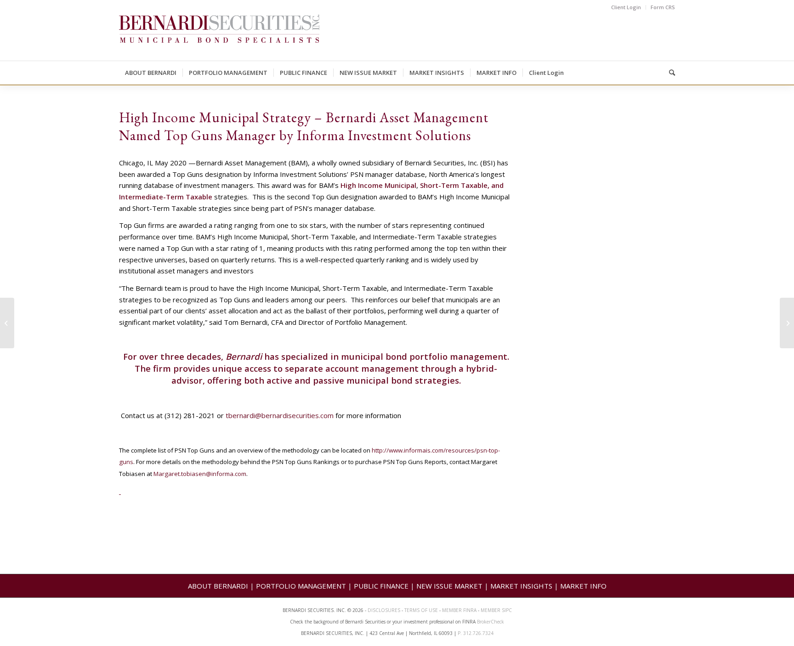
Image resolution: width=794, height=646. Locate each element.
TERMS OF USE (421, 610)
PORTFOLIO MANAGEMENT (301, 585)
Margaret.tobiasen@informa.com (199, 474)
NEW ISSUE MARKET (449, 585)
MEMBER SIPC (496, 610)
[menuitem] (626, 7)
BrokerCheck (490, 621)
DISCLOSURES (384, 610)
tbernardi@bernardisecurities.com (280, 415)
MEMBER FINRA (460, 610)
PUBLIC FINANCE (381, 585)
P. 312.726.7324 (475, 633)
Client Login (626, 7)
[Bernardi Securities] (219, 38)
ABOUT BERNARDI (218, 585)
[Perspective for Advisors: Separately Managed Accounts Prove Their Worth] (7, 323)
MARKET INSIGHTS (521, 585)
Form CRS (663, 7)
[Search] (669, 72)
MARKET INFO (583, 585)
